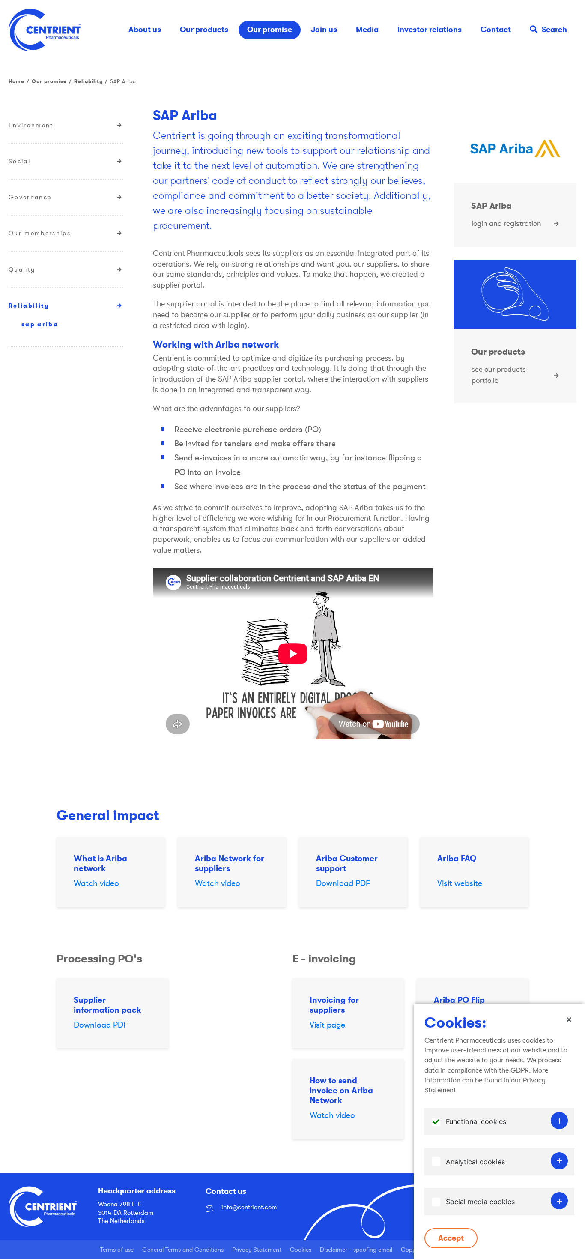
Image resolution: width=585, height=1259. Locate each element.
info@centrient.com (248, 1207)
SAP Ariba (39, 324)
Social (19, 161)
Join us (324, 29)
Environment (31, 125)
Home (16, 81)
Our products (204, 29)
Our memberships (40, 233)
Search (554, 29)
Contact (496, 29)
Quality (22, 269)
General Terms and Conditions (183, 1249)
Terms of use (117, 1249)
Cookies (300, 1249)
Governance (30, 197)
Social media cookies (480, 1202)
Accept (451, 1238)
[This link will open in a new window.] (515, 148)
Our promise (269, 29)
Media (367, 29)
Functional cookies (476, 1122)
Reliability (88, 81)
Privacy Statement (256, 1249)
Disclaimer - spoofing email (356, 1249)
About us (144, 29)
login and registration (506, 223)
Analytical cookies (475, 1161)
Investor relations (429, 29)
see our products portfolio (499, 375)
